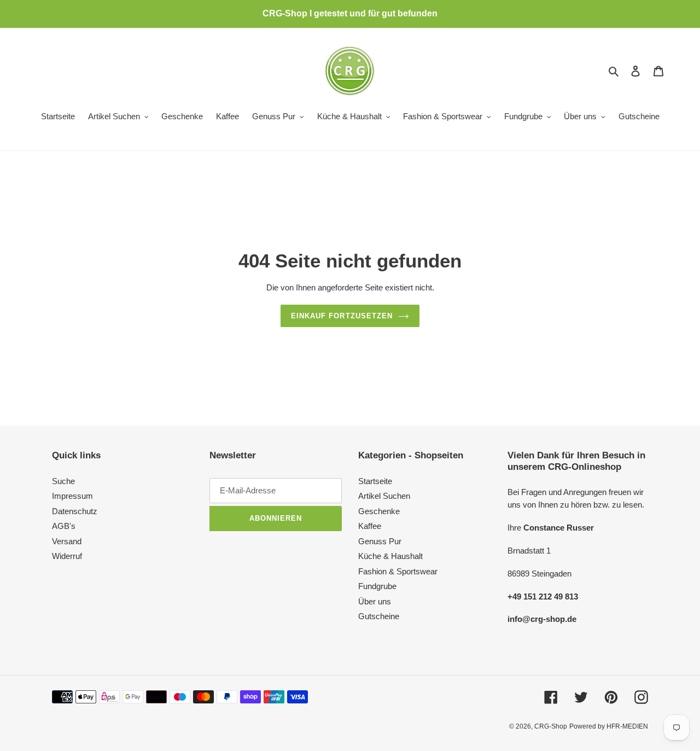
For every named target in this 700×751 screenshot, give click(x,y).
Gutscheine (378, 616)
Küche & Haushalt (390, 556)
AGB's (63, 526)
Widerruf (67, 556)
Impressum (72, 495)
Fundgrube (377, 586)
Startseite (375, 481)
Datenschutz (74, 511)
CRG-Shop (550, 726)
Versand (66, 541)
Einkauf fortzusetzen (342, 316)
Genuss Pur (379, 541)
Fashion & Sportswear (398, 571)
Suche (63, 481)
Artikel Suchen (384, 495)
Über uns (374, 601)
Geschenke (379, 511)
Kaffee (369, 526)
